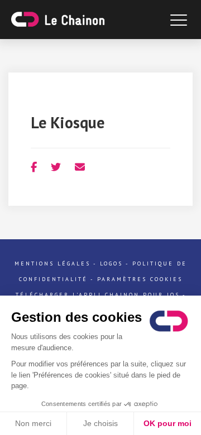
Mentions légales (52, 263)
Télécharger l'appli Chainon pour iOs (98, 294)
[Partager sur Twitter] (56, 167)
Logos (111, 263)
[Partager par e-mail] (80, 167)
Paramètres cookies (140, 279)
